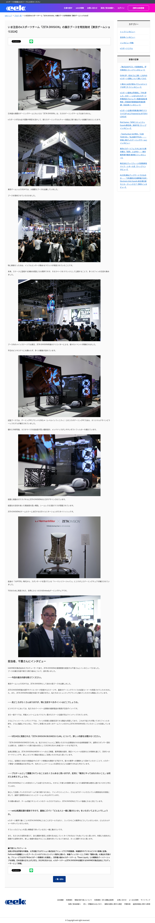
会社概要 (60, 900)
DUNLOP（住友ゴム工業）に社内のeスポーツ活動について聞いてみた (133, 77)
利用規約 (69, 900)
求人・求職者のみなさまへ (92, 904)
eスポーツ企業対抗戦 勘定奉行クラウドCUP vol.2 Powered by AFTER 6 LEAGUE (133, 113)
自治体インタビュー (127, 37)
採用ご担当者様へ (107, 8)
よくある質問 (133, 900)
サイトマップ (145, 900)
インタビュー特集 (127, 43)
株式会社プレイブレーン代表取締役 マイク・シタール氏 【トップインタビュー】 (133, 166)
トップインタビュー (127, 31)
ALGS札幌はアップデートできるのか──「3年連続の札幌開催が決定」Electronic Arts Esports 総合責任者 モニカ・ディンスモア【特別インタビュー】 (133, 181)
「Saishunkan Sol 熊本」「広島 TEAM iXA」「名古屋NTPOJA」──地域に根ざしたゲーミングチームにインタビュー (133, 138)
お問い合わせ (92, 8)
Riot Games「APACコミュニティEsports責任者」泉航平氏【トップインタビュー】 (133, 125)
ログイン (121, 8)
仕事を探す (68, 8)
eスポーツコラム (126, 48)
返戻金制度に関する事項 (141, 904)
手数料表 (127, 904)
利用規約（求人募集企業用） (104, 900)
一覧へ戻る (59, 879)
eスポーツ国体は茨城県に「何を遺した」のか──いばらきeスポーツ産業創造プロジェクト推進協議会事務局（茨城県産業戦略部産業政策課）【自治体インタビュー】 (133, 98)
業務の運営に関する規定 (113, 904)
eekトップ (8, 16)
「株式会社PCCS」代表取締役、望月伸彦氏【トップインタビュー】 (133, 68)
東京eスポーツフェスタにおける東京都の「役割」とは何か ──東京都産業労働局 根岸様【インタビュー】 (133, 153)
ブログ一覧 (18, 16)
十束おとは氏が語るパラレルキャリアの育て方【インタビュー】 (133, 85)
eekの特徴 (80, 8)
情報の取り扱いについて (83, 900)
